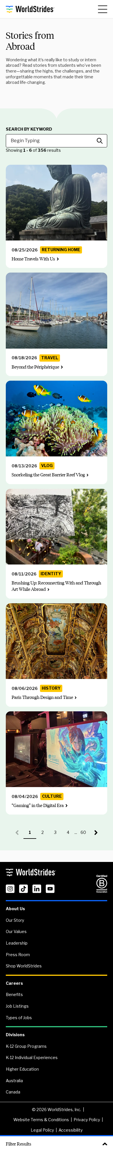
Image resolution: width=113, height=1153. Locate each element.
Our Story (15, 920)
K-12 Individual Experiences (32, 1057)
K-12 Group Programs (26, 1046)
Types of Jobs (19, 1017)
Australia (14, 1080)
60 (85, 834)
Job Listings (17, 1006)
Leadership (17, 943)
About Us (15, 908)
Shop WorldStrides (24, 965)
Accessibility (71, 1130)
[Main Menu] (102, 9)
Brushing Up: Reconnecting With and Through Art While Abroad (56, 586)
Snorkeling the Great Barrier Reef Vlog (48, 475)
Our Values (16, 931)
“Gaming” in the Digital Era (38, 805)
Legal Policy (42, 1130)
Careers (14, 983)
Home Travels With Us (33, 259)
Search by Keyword (29, 129)
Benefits (14, 994)
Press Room (18, 954)
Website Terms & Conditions (41, 1119)
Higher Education (22, 1069)
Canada (13, 1091)
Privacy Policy (87, 1119)
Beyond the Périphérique (35, 367)
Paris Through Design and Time (42, 697)
